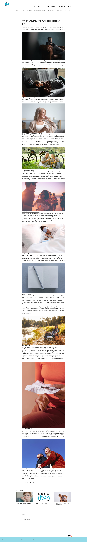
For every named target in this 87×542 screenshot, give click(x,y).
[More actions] (64, 18)
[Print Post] (33, 482)
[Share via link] (30, 482)
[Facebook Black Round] (69, 536)
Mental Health (59, 10)
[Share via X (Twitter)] (25, 482)
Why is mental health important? (24, 503)
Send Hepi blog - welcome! (41, 503)
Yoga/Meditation (50, 10)
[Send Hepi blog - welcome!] (43, 497)
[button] (69, 10)
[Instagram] (71, 536)
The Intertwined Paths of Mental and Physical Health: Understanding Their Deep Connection (63, 504)
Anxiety (23, 10)
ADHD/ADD (29, 10)
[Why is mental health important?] (24, 497)
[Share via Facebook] (22, 482)
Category (17, 10)
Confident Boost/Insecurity (39, 10)
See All (70, 490)
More (65, 10)
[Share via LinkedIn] (28, 482)
